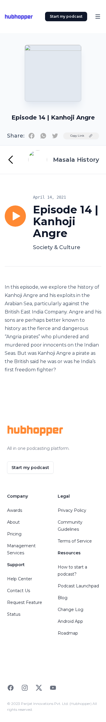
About (13, 522)
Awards (14, 510)
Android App (70, 621)
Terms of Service (75, 541)
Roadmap (68, 633)
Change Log (70, 609)
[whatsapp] (43, 135)
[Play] (15, 216)
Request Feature (24, 602)
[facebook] (31, 135)
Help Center (19, 578)
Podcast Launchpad (78, 586)
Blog (62, 597)
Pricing (14, 534)
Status (13, 614)
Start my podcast (66, 16)
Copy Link (77, 135)
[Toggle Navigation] (97, 16)
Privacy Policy (72, 510)
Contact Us (18, 590)
